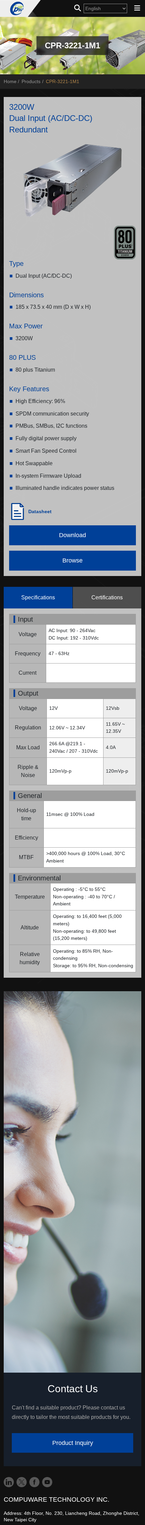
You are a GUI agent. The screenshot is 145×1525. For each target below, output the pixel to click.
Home (10, 81)
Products (31, 81)
